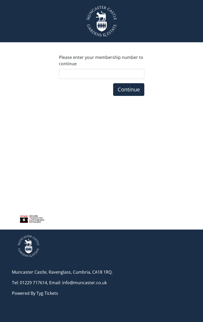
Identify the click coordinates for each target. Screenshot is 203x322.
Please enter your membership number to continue (101, 60)
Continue (129, 89)
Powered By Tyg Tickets (35, 293)
